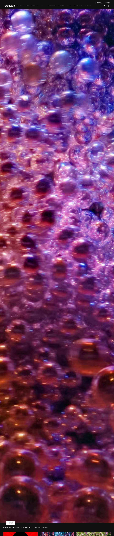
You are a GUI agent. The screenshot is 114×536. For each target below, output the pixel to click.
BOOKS (69, 6)
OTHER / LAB (34, 6)
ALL (42, 6)
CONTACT (107, 2)
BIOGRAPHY (99, 2)
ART (27, 6)
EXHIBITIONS (52, 6)
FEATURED (20, 6)
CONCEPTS (62, 6)
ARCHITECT (88, 6)
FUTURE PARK (78, 6)
